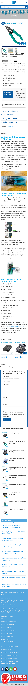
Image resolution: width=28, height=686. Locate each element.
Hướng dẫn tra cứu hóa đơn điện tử (10, 652)
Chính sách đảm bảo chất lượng (9, 646)
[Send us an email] (7, 669)
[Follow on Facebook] (2, 669)
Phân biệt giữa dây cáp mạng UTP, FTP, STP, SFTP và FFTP (13, 533)
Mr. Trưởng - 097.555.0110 (9, 122)
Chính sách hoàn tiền (6, 627)
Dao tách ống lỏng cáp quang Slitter (6, 356)
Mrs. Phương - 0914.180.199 (9, 111)
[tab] (14, 133)
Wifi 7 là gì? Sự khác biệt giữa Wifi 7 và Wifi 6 (13, 578)
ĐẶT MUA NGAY (8, 95)
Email (5, 405)
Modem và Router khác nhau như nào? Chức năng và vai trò (14, 585)
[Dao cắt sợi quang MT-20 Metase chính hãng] (21, 348)
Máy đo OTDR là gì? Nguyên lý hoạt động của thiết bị (13, 572)
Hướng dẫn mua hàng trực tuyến (9, 661)
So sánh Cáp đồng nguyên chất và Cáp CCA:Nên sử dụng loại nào (12, 552)
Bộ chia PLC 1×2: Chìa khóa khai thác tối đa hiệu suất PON (13, 565)
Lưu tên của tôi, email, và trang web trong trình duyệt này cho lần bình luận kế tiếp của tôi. (13, 414)
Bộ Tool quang (16, 13)
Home (3, 11)
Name (5, 397)
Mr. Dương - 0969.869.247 (9, 119)
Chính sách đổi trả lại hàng (8, 630)
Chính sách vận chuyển (7, 636)
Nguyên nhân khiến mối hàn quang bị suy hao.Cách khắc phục (13, 546)
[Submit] (26, 7)
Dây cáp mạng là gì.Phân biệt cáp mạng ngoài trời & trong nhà (12, 539)
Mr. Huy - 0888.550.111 (8, 114)
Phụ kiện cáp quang (13, 11)
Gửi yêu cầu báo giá (6, 649)
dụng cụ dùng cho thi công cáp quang (15, 326)
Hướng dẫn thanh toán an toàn (9, 658)
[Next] (23, 34)
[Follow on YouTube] (15, 669)
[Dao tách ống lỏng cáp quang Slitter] (7, 348)
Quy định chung (5, 639)
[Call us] (11, 669)
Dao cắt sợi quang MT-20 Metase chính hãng (20, 356)
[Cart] (26, 2)
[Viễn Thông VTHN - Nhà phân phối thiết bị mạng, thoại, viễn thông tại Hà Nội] (14, 2)
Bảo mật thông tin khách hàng (8, 621)
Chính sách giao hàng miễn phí (9, 655)
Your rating (6, 376)
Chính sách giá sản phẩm (7, 624)
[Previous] (4, 34)
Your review (6, 384)
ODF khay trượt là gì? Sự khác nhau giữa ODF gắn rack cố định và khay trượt (12, 526)
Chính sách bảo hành (6, 633)
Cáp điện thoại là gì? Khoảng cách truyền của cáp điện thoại (14, 559)
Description (4, 133)
